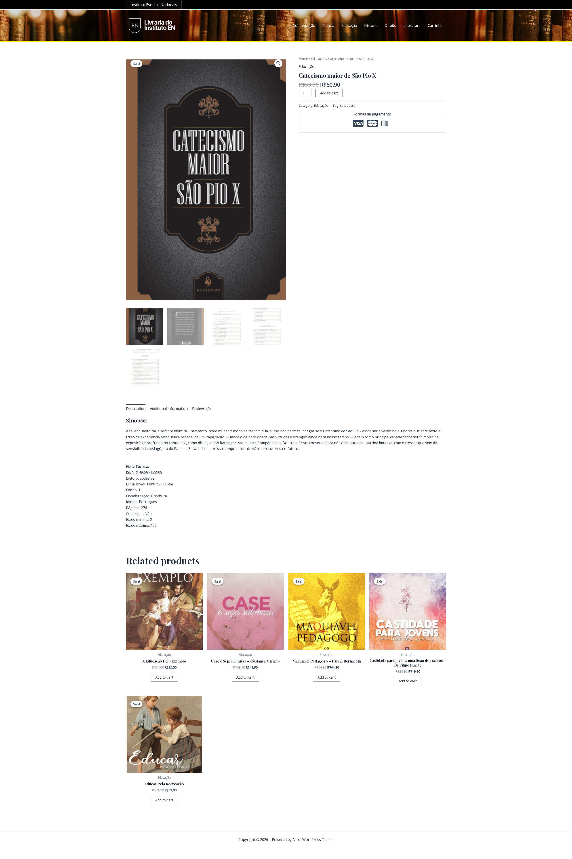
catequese (347, 105)
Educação (349, 25)
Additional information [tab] (169, 408)
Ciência (328, 25)
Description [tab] (135, 408)
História (371, 25)
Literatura (412, 25)
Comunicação (304, 25)
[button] (154, 4)
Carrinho (435, 25)
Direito (390, 25)
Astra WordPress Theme (313, 839)
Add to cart (329, 93)
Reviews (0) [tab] (201, 408)
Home (303, 58)
